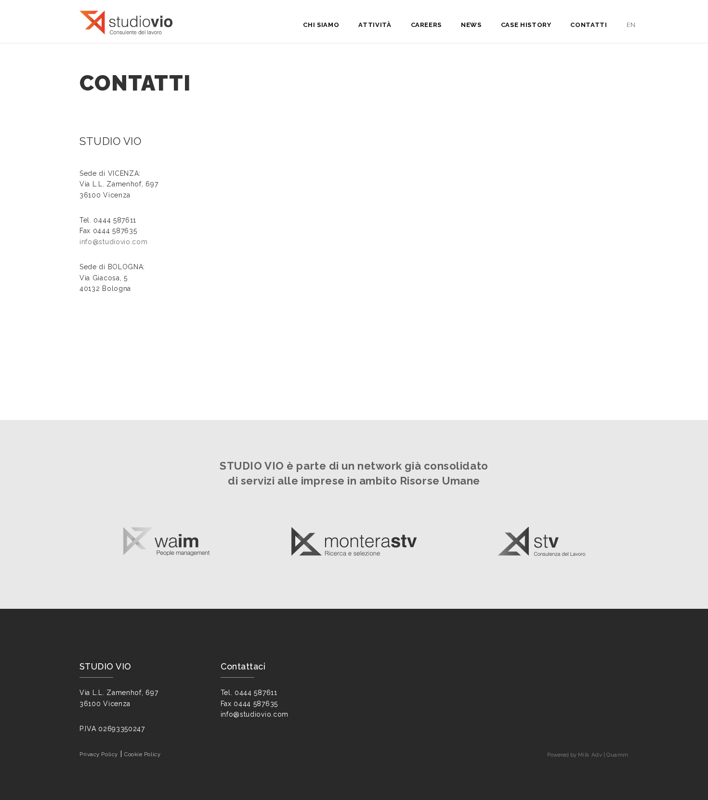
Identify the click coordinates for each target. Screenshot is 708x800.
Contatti (588, 24)
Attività (374, 24)
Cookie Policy (142, 754)
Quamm (617, 754)
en (631, 24)
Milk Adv (590, 754)
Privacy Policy (98, 754)
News (471, 24)
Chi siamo (321, 24)
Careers (426, 24)
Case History (526, 24)
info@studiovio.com (113, 242)
